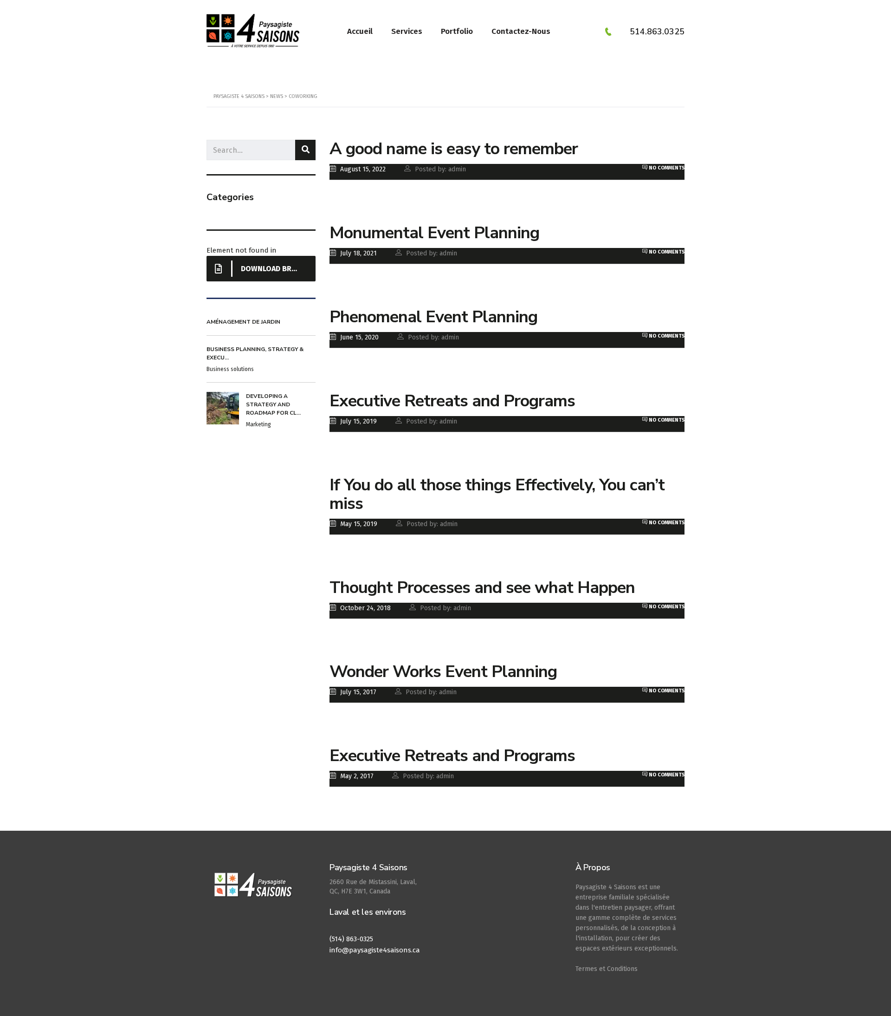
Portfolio (457, 31)
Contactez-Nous (520, 31)
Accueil (360, 31)
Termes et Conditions (606, 969)
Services (406, 31)
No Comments (665, 168)
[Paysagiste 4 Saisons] (254, 889)
